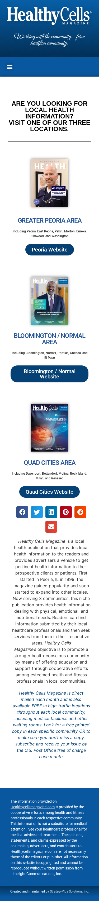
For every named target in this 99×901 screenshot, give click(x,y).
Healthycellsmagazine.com (33, 807)
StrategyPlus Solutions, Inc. (69, 891)
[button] (9, 67)
